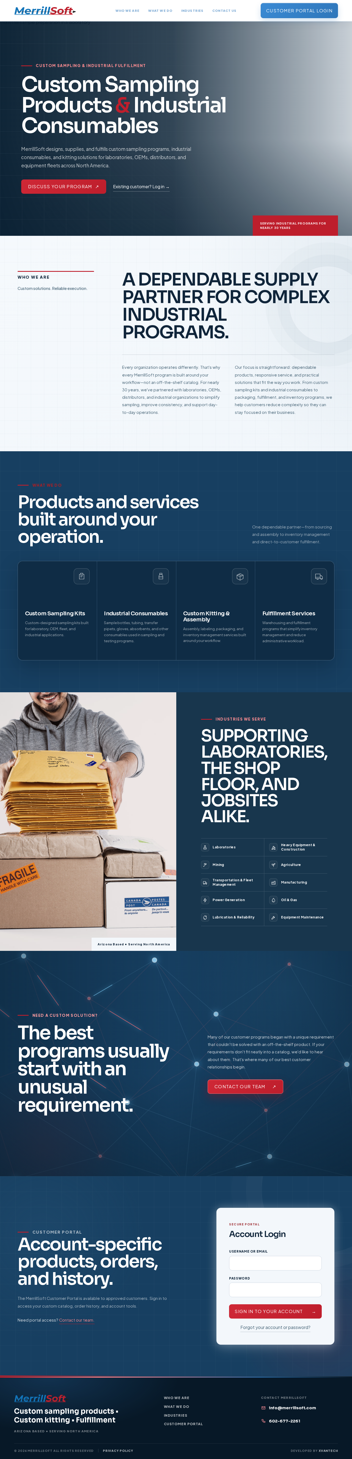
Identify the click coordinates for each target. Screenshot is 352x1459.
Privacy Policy (118, 1450)
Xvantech (328, 1450)
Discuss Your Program (63, 187)
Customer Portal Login (299, 10)
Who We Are (127, 10)
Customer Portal (183, 1424)
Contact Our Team (245, 1086)
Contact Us (224, 10)
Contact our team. (77, 1319)
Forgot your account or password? (275, 1327)
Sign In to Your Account (275, 1311)
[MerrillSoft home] (45, 10)
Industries (192, 10)
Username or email (248, 1251)
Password (239, 1278)
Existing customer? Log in (141, 186)
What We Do (160, 10)
